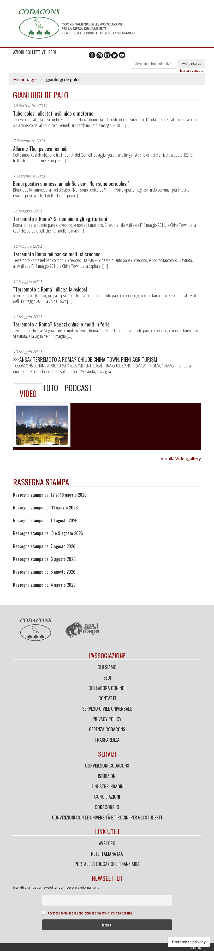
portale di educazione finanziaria (107, 863)
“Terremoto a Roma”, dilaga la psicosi (50, 289)
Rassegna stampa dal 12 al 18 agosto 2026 (50, 495)
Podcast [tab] (78, 388)
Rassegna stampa (41, 482)
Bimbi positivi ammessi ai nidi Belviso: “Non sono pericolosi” (71, 183)
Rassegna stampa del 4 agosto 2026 (44, 585)
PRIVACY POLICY (107, 719)
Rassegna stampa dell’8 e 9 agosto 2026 (48, 533)
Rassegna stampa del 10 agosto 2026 (45, 520)
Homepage (24, 79)
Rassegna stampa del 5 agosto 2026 (44, 572)
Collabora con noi (107, 688)
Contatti (107, 698)
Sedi (107, 677)
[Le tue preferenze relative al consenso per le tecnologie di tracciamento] (189, 942)
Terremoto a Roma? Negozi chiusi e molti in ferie (61, 324)
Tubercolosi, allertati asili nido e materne (53, 113)
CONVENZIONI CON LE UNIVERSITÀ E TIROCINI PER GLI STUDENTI (107, 817)
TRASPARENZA (107, 739)
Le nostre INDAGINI (107, 786)
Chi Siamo (107, 667)
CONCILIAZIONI (107, 796)
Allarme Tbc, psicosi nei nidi (40, 148)
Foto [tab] (50, 388)
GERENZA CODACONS (107, 729)
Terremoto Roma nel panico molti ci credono (56, 254)
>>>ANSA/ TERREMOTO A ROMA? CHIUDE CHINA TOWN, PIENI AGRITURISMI (86, 359)
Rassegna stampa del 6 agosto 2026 (44, 559)
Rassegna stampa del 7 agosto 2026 (44, 546)
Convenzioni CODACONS (107, 765)
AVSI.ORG (107, 843)
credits (195, 947)
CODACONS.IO (107, 807)
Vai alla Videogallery (180, 458)
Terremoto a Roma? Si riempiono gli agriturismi (60, 219)
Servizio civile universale (107, 708)
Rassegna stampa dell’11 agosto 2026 (45, 507)
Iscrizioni (107, 775)
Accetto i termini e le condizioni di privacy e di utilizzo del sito (90, 913)
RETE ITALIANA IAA (107, 853)
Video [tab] (28, 393)
